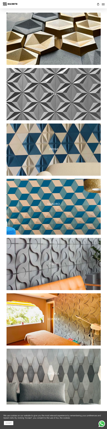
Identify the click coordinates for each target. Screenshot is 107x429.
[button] (103, 4)
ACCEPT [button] (8, 423)
